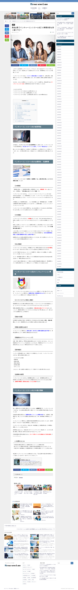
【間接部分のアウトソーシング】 (22, 115)
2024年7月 (59, 88)
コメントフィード (60, 293)
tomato (53, 32)
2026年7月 (59, 46)
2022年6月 (59, 138)
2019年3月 (59, 227)
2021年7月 (59, 159)
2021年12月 (59, 146)
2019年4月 (59, 224)
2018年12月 (59, 235)
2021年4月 (59, 161)
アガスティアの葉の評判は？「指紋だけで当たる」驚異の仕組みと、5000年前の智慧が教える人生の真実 (65, 28)
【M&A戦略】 (18, 108)
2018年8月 (59, 245)
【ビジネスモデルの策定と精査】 (22, 111)
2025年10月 (59, 67)
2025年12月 (59, 62)
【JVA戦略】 (18, 107)
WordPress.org (60, 295)
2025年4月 (59, 75)
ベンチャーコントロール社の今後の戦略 (22, 119)
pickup (29, 581)
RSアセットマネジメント (28, 567)
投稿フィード (59, 290)
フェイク (34, 581)
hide (27, 100)
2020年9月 (59, 180)
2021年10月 (59, 151)
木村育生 (25, 579)
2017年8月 (59, 266)
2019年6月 (59, 219)
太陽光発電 (34, 577)
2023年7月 (59, 109)
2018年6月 (59, 250)
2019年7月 (59, 216)
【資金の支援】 (19, 112)
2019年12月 (59, 203)
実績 (29, 577)
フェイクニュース (26, 573)
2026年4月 (59, 54)
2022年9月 (59, 130)
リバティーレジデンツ (27, 569)
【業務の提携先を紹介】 (21, 114)
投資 (29, 565)
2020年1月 (59, 201)
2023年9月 (59, 104)
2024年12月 (59, 80)
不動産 (29, 571)
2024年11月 (59, 83)
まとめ (25, 571)
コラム (58, 274)
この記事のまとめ (19, 121)
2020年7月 (59, 185)
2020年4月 (59, 193)
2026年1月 (59, 59)
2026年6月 (59, 49)
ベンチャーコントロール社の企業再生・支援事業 (24, 104)
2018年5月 (59, 253)
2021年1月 (59, 169)
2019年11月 (59, 206)
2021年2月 (59, 167)
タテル (25, 581)
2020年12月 (59, 172)
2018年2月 (59, 261)
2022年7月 (59, 135)
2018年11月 (59, 237)
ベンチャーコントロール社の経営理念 (22, 103)
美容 (34, 569)
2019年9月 (59, 211)
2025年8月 (59, 70)
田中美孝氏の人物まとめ (11, 525)
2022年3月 (59, 143)
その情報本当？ (60, 277)
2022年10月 (59, 127)
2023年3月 (59, 114)
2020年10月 (59, 177)
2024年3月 (59, 96)
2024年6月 (59, 91)
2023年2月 (59, 117)
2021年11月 (59, 148)
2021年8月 (59, 156)
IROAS (25, 583)
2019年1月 (59, 232)
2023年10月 (59, 101)
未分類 (58, 279)
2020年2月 (59, 198)
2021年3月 (59, 164)
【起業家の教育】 (19, 118)
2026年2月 (59, 57)
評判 (13, 24)
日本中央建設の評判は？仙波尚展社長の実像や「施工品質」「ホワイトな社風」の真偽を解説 (65, 23)
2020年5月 (59, 190)
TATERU (33, 573)
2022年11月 (59, 125)
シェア (7, 26)
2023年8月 (59, 106)
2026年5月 (59, 51)
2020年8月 (59, 182)
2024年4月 (59, 93)
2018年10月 (59, 240)
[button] (5, 16)
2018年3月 (59, 258)
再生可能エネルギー (27, 575)
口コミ (25, 565)
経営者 (25, 577)
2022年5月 (59, 140)
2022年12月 (59, 122)
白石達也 (33, 575)
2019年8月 (59, 214)
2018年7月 (59, 248)
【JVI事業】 (18, 105)
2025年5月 (59, 72)
